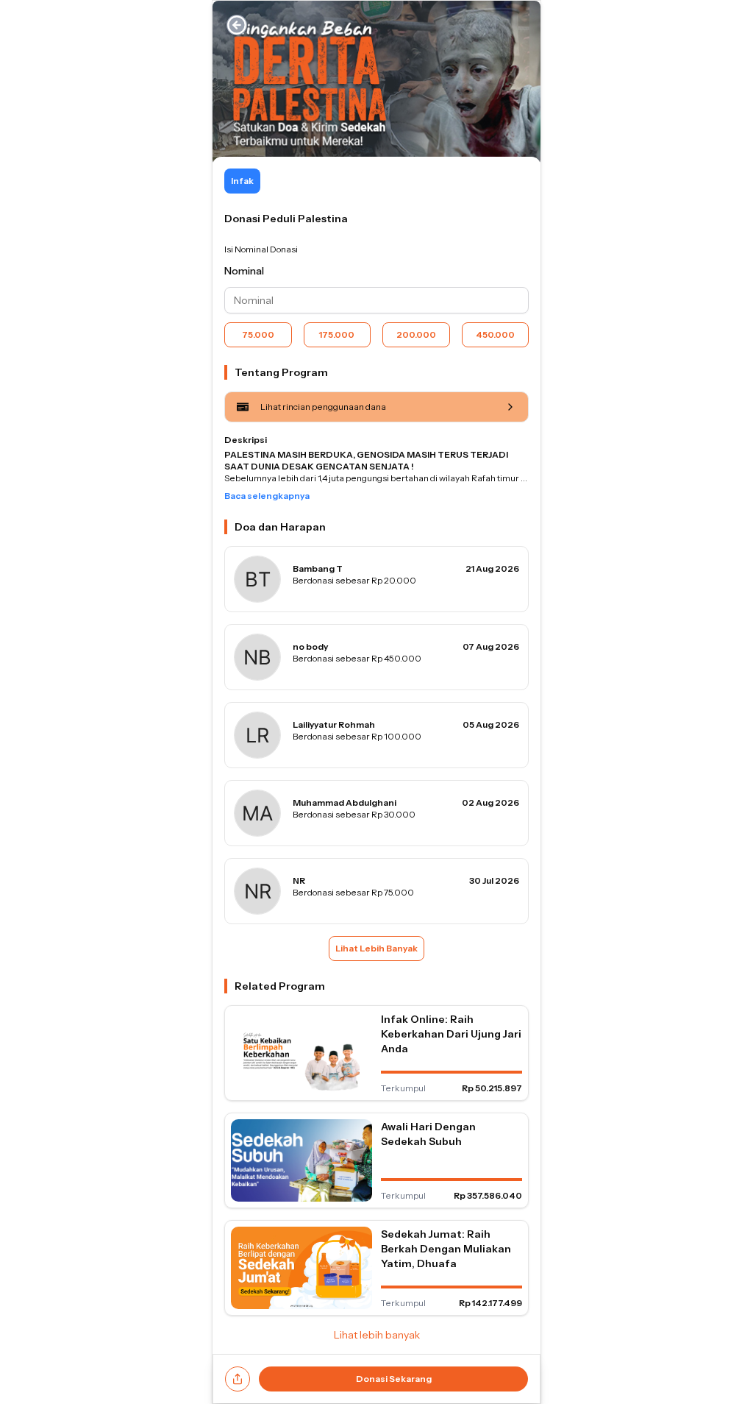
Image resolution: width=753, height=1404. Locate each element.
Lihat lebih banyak (377, 1334)
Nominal (244, 270)
